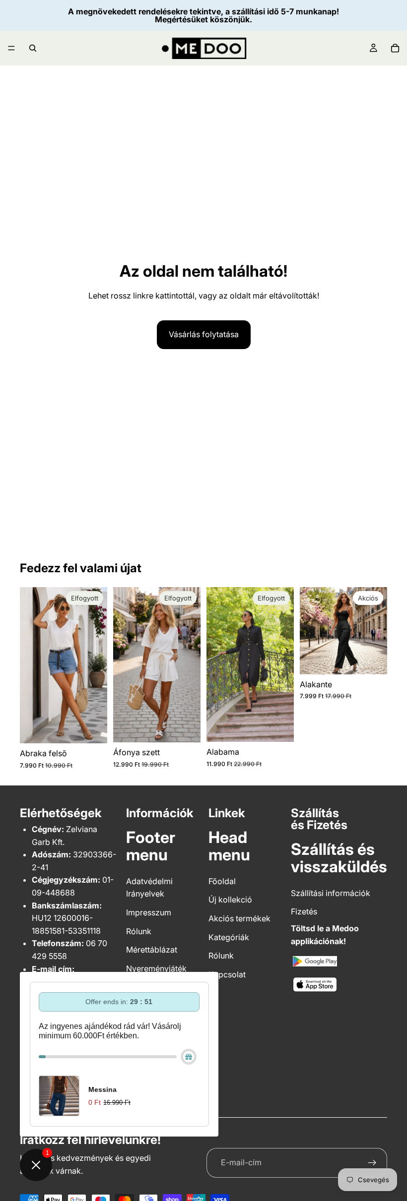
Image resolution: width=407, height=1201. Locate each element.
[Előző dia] (217, 664)
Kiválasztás (380, 658)
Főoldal (222, 881)
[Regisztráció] (372, 1162)
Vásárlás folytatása (204, 334)
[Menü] (11, 48)
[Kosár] (395, 48)
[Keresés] (33, 48)
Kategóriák (228, 937)
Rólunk (138, 931)
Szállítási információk (330, 893)
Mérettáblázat (151, 950)
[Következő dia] (283, 664)
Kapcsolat (227, 974)
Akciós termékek (239, 918)
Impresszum (148, 912)
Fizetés (304, 911)
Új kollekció (230, 899)
